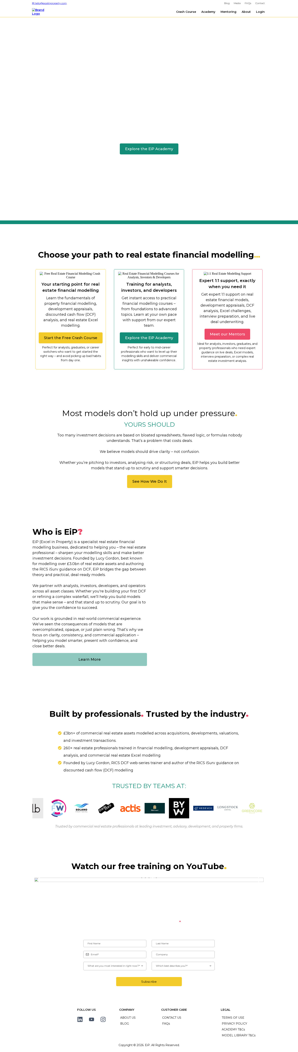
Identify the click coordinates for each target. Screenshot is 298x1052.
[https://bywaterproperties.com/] (175, 808)
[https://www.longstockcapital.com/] (223, 808)
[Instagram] (103, 1019)
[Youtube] (91, 1019)
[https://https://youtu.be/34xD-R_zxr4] (149, 880)
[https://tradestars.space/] (102, 808)
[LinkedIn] (80, 1019)
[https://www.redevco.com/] (199, 808)
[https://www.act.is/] (126, 808)
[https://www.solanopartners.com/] (77, 808)
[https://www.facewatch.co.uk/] (53, 808)
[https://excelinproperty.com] (41, 11)
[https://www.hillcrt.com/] (150, 808)
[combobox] (114, 966)
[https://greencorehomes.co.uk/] (248, 808)
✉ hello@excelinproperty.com (49, 3)
